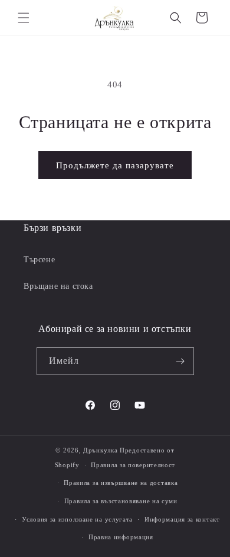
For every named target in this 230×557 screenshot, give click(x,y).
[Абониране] (180, 361)
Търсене (39, 259)
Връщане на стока (58, 286)
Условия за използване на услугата (77, 519)
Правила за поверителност (133, 464)
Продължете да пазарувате (115, 165)
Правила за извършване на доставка (121, 482)
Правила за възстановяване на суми (121, 500)
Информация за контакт (182, 519)
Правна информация (120, 536)
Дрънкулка (100, 450)
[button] (24, 18)
